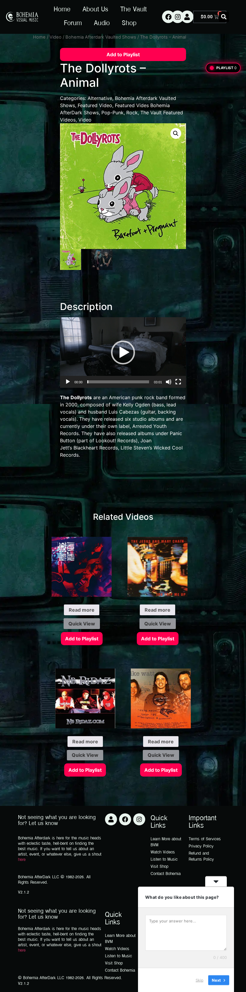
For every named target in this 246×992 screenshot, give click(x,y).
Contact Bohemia (166, 874)
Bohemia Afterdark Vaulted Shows (100, 37)
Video (56, 37)
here (22, 860)
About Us (95, 9)
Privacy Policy (201, 846)
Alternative (100, 98)
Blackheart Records (96, 448)
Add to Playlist (123, 54)
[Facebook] (168, 16)
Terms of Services (205, 839)
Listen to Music (164, 859)
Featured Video (95, 105)
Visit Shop (160, 867)
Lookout (105, 440)
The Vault (133, 9)
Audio (102, 23)
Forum (73, 23)
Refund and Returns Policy (201, 856)
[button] (224, 17)
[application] (123, 352)
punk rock (143, 397)
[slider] (118, 381)
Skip (199, 979)
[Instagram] (177, 16)
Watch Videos (163, 852)
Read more (81, 610)
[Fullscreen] (178, 382)
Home (62, 9)
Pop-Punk (112, 113)
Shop (129, 23)
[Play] (68, 382)
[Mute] (169, 382)
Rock (132, 113)
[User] (187, 16)
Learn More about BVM (166, 842)
